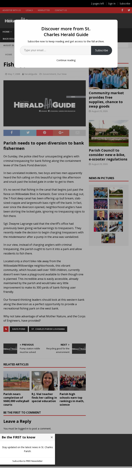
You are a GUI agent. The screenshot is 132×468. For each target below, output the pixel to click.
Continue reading (66, 60)
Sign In (112, 3)
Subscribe (101, 50)
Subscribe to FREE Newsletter (27, 461)
